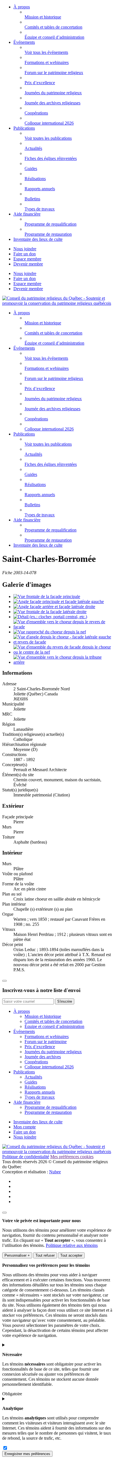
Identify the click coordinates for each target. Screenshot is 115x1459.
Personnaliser (17, 1255)
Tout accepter (71, 1255)
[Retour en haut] (4, 981)
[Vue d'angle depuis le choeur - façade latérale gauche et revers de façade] (63, 642)
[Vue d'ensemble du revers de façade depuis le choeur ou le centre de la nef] (63, 652)
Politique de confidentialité (25, 1156)
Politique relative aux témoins (72, 1245)
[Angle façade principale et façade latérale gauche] (58, 601)
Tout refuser (45, 1255)
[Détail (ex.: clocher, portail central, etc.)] (50, 616)
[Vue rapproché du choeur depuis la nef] (49, 631)
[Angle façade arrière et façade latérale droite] (54, 606)
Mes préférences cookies (72, 1156)
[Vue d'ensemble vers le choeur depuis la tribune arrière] (63, 662)
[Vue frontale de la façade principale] (46, 596)
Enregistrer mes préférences (27, 1454)
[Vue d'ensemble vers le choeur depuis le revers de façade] (63, 626)
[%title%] (4, 1212)
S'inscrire (64, 1001)
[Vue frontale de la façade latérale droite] (50, 611)
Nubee (55, 1171)
